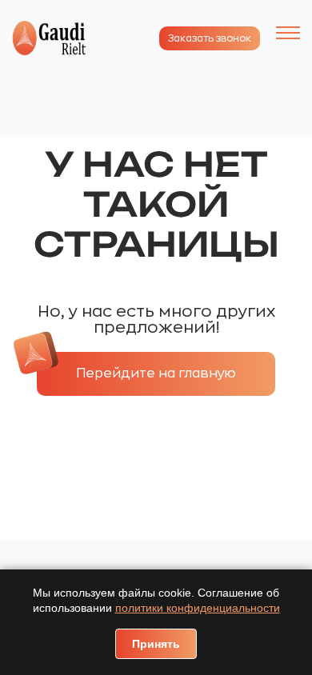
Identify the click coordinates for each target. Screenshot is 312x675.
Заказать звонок (209, 38)
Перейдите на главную (156, 373)
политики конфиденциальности (197, 607)
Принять (156, 643)
